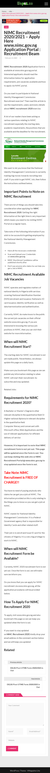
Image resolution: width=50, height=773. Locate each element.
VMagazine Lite (33, 771)
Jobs (6, 27)
